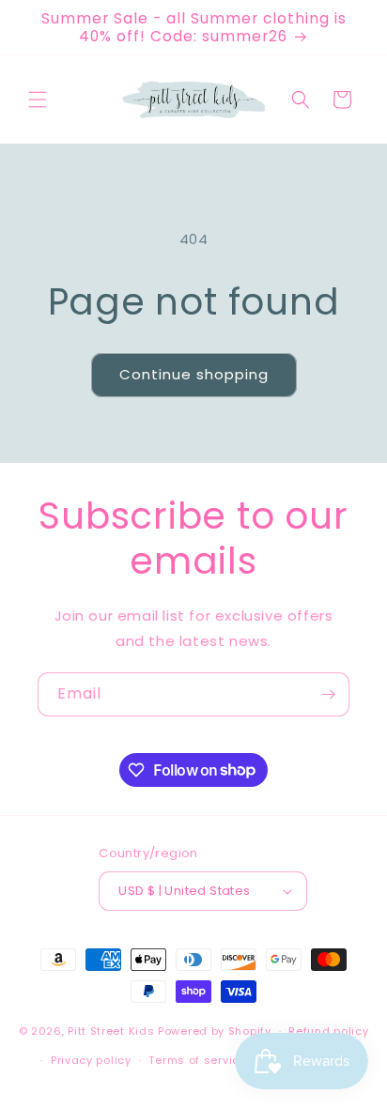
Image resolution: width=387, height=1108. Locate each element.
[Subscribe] (327, 694)
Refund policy (328, 1031)
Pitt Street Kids (111, 1031)
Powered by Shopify (214, 1031)
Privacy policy (91, 1060)
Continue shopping (194, 374)
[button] (37, 99)
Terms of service (197, 1060)
